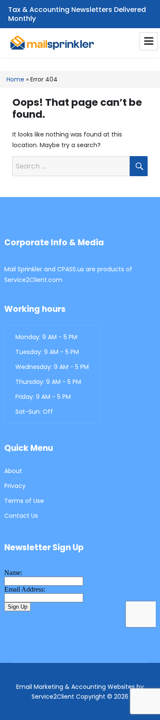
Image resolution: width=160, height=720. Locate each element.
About (13, 471)
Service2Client (53, 696)
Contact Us (21, 515)
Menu (149, 41)
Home (15, 79)
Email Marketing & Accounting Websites (75, 686)
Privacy (15, 486)
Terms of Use (24, 500)
